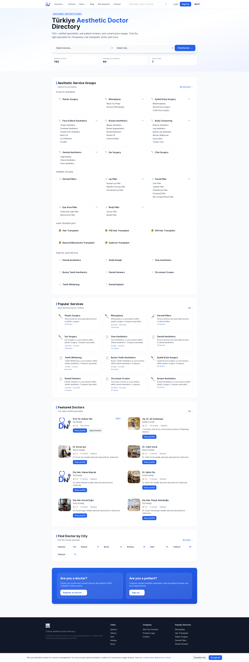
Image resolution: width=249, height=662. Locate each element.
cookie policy (148, 657)
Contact (117, 4)
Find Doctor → (185, 48)
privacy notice (164, 657)
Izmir (112, 637)
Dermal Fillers (180, 640)
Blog (92, 4)
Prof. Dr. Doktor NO (82, 419)
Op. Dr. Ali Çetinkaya (152, 419)
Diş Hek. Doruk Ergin (83, 500)
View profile (79, 430)
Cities (81, 4)
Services (58, 4)
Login (175, 4)
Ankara (113, 633)
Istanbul (113, 629)
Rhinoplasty (180, 629)
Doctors (71, 4)
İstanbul (164, 425)
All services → (186, 87)
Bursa (112, 644)
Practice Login (149, 633)
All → (190, 308)
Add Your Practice (150, 629)
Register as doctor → (73, 592)
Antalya (113, 640)
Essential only (200, 657)
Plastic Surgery (181, 637)
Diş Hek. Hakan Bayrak (84, 472)
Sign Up (185, 4)
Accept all (215, 657)
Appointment (95, 430)
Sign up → (137, 592)
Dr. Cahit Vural (149, 447)
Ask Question (104, 4)
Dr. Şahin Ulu (148, 472)
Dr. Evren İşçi (79, 447)
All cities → (188, 540)
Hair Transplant (181, 633)
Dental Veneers (181, 644)
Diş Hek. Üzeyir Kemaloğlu (155, 500)
